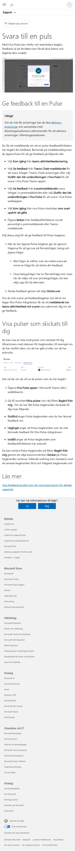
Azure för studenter (12, 662)
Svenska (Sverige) (16, 820)
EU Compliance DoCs (31, 845)
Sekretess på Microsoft (14, 805)
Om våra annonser (12, 845)
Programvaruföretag (12, 766)
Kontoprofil (8, 573)
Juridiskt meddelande (42, 839)
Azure (6, 689)
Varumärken (58, 839)
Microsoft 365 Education (14, 639)
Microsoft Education (12, 623)
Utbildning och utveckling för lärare (19, 651)
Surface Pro (9, 524)
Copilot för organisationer (15, 535)
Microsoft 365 (10, 546)
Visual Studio (9, 772)
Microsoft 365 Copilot (13, 706)
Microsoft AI (9, 678)
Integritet (26, 839)
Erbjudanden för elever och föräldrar (19, 656)
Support (8, 12)
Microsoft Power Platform (15, 761)
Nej (47, 506)
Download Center (11, 579)
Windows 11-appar (12, 557)
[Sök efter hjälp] (12, 4)
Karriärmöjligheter (12, 788)
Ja (27, 506)
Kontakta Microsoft (12, 839)
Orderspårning (10, 595)
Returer (7, 590)
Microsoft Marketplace (13, 755)
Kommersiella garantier (14, 607)
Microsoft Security (12, 683)
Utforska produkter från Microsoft (18, 552)
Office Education (11, 645)
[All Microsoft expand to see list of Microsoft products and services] (4, 5)
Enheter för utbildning (13, 628)
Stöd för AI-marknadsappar (15, 744)
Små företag (9, 717)
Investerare (9, 810)
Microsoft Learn (10, 739)
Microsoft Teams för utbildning (17, 634)
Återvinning (9, 601)
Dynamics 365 (10, 695)
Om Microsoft (10, 794)
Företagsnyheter (11, 799)
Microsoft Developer (12, 733)
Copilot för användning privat (16, 540)
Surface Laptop (10, 529)
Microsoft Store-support (14, 584)
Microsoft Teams (11, 711)
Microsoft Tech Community (15, 750)
